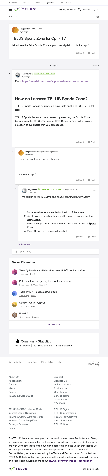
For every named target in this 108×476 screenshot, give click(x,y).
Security (13, 428)
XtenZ (32, 274)
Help (59, 362)
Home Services (16, 17)
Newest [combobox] (95, 65)
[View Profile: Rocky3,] (14, 315)
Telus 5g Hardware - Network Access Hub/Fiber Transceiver (52, 270)
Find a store (60, 388)
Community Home (16, 362)
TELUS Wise (61, 424)
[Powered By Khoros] (93, 363)
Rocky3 (35, 317)
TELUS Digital (61, 409)
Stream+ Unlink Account (32, 302)
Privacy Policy (47, 362)
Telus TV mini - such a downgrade (38, 291)
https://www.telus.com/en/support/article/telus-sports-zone (55, 81)
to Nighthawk (52, 151)
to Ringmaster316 (70, 189)
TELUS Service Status (21, 395)
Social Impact (65, 3)
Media (12, 388)
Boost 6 (23, 313)
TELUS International (65, 412)
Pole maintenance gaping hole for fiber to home (45, 281)
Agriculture (50, 3)
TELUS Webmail (63, 420)
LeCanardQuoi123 (39, 285)
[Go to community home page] (25, 9)
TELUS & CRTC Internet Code (25, 409)
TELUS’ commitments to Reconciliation (70, 460)
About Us (14, 376)
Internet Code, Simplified (22, 412)
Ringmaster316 (26, 29)
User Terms (60, 392)
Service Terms (62, 395)
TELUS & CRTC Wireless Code (26, 416)
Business (26, 3)
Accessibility (15, 380)
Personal (13, 3)
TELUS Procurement (65, 416)
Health (37, 3)
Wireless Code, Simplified (23, 420)
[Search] (79, 9)
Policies (13, 392)
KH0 (33, 306)
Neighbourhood (63, 384)
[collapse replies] (9, 73)
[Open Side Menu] (10, 9)
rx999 (33, 295)
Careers (13, 384)
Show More (26, 244)
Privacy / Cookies (18, 424)
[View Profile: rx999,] (14, 293)
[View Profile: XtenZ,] (14, 272)
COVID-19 (59, 403)
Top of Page (32, 362)
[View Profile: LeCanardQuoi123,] (14, 282)
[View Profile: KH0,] (14, 304)
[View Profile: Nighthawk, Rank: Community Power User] (17, 75)
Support (58, 376)
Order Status (61, 399)
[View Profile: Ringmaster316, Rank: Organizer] (15, 30)
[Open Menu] (97, 17)
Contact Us (60, 380)
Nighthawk (26, 74)
